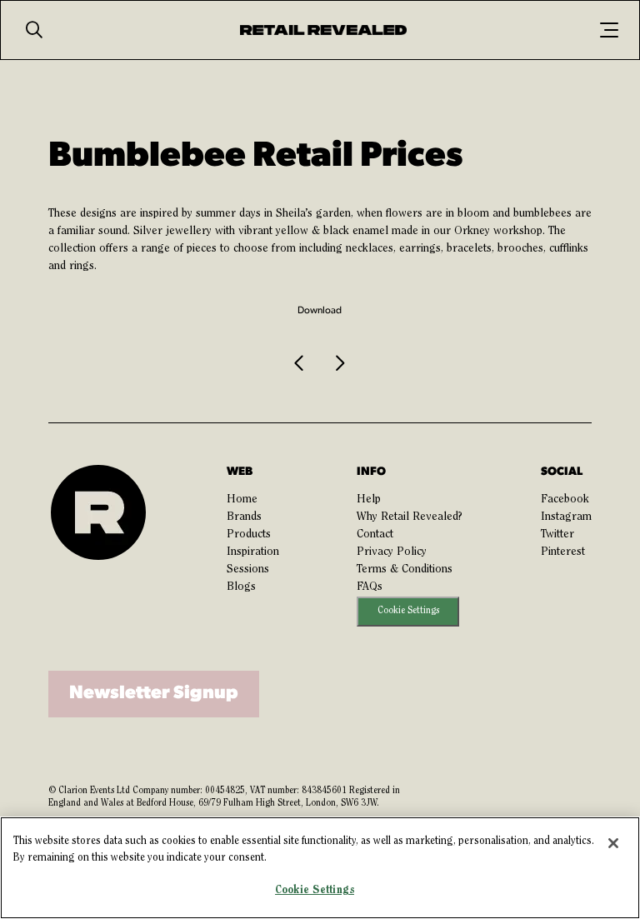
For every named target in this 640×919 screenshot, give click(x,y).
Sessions (248, 570)
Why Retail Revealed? (409, 517)
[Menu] (609, 30)
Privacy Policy (392, 552)
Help (369, 500)
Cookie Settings (408, 611)
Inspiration (253, 552)
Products (249, 535)
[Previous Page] (300, 364)
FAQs (369, 587)
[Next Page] (339, 364)
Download (320, 311)
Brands (244, 517)
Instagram (566, 517)
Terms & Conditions (404, 570)
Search (34, 29)
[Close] (613, 843)
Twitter (557, 535)
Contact (375, 535)
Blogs (241, 587)
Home (242, 500)
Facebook (565, 500)
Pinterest (563, 552)
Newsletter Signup (153, 693)
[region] (320, 868)
